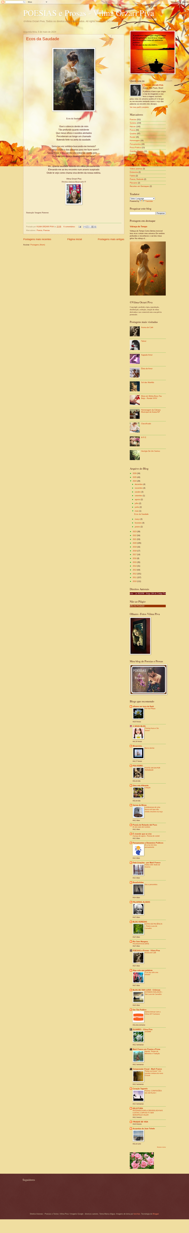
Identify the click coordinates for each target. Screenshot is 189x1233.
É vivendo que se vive (142, 834)
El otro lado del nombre (141, 827)
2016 (135, 558)
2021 (135, 539)
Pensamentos (135, 144)
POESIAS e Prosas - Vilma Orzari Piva (88, 12)
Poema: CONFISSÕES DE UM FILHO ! (153, 1092)
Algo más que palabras (142, 970)
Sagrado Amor (146, 355)
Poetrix (132, 155)
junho (137, 507)
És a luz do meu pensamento (151, 846)
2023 (135, 532)
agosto (138, 499)
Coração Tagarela (140, 1089)
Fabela (132, 176)
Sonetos (133, 123)
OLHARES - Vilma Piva (142, 1029)
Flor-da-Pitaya (150, 709)
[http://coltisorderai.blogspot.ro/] (142, 1168)
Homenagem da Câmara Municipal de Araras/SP (150, 411)
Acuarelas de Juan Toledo (144, 1129)
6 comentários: (70, 227)
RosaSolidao (138, 882)
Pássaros (133, 183)
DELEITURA (138, 1108)
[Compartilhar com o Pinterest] (95, 226)
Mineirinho (137, 746)
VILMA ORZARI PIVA (154, 85)
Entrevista (134, 172)
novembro (139, 488)
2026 (135, 473)
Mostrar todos (161, 1147)
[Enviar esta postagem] (80, 227)
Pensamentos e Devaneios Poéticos (148, 843)
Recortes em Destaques (139, 186)
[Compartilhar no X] (90, 226)
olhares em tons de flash (143, 706)
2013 (135, 570)
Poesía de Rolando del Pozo (145, 825)
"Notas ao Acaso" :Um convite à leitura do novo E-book (154, 1073)
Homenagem (135, 140)
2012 (135, 574)
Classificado (146, 424)
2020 (135, 543)
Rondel (132, 137)
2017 (135, 554)
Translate (149, 201)
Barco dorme (149, 748)
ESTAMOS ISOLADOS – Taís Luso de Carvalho (154, 993)
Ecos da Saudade (42, 38)
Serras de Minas (140, 805)
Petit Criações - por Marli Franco (146, 863)
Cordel (132, 158)
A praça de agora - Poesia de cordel (146, 836)
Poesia (39, 230)
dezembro (139, 484)
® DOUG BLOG (139, 726)
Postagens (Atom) (37, 245)
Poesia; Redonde (136, 179)
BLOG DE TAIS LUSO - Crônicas (146, 990)
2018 (135, 551)
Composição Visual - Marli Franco (147, 1069)
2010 (135, 581)
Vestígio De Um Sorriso (150, 451)
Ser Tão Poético (139, 1010)
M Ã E (143, 437)
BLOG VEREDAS (140, 922)
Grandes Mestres (137, 151)
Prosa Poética (135, 148)
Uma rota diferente (140, 785)
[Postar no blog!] (87, 226)
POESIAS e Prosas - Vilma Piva (146, 950)
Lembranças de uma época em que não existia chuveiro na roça (154, 809)
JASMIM (148, 1032)
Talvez (143, 341)
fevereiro (138, 523)
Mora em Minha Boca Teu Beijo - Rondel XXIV (151, 397)
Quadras (133, 134)
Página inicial (74, 239)
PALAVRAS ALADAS (141, 902)
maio (137, 511)
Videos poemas (136, 169)
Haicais (133, 127)
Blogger (156, 1214)
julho (137, 503)
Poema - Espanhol (137, 162)
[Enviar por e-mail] (84, 226)
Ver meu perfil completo (139, 107)
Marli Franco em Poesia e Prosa (146, 1049)
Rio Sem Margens (140, 942)
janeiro (138, 527)
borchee (137, 1214)
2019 (135, 547)
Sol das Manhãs (147, 382)
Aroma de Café (147, 327)
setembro (139, 496)
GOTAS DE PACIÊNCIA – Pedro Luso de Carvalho (153, 926)
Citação (148, 788)
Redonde (133, 165)
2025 (135, 477)
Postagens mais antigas (111, 239)
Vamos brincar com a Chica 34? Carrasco (152, 1013)
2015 (135, 562)
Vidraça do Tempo (138, 226)
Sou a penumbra (151, 884)
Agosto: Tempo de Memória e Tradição (152, 1052)
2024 (135, 481)
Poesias (46, 230)
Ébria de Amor (146, 369)
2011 (135, 577)
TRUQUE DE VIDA (140, 1122)
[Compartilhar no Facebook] (92, 226)
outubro (138, 492)
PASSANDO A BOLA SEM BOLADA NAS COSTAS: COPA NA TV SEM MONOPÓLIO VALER (148, 1113)
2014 (135, 566)
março (137, 519)
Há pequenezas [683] (141, 944)
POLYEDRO (138, 766)
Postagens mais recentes (37, 239)
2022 (135, 535)
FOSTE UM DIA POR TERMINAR (152, 769)
